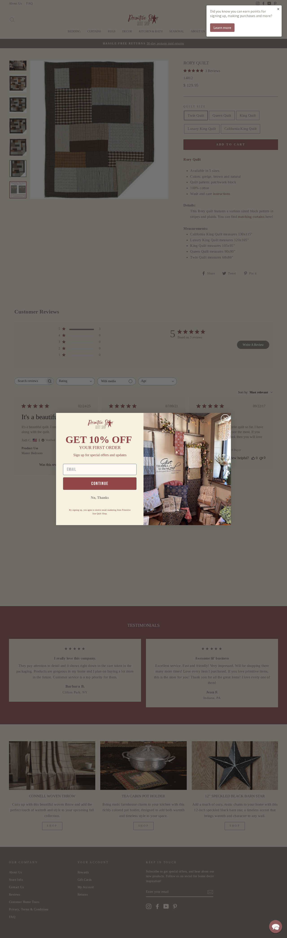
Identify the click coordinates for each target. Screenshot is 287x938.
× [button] (278, 9)
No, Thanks (100, 498)
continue (99, 483)
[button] (275, 926)
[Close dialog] (225, 419)
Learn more (222, 27)
